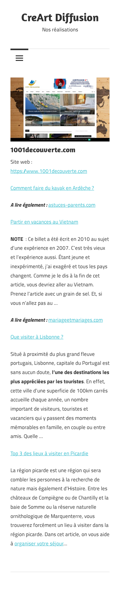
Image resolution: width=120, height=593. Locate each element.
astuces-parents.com (71, 205)
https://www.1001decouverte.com (48, 171)
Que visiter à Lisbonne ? (36, 337)
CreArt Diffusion (60, 17)
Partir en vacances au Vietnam (44, 222)
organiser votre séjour (38, 543)
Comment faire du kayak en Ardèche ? (52, 188)
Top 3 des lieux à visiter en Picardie (49, 453)
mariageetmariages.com (75, 320)
